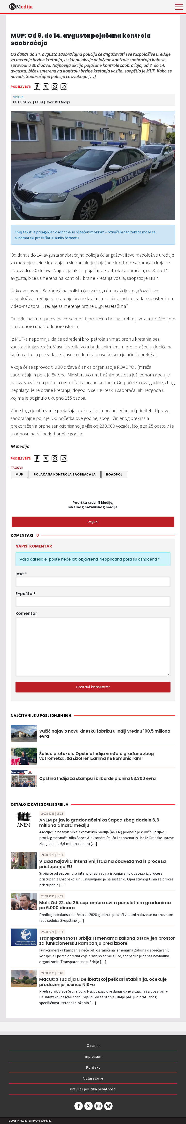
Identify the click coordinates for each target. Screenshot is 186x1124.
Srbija (18, 97)
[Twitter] (88, 1106)
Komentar (26, 613)
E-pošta (26, 593)
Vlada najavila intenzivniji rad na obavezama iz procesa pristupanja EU (102, 864)
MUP (19, 474)
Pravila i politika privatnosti (93, 1089)
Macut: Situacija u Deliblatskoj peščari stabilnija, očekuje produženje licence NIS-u (103, 981)
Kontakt (93, 1067)
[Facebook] (78, 1106)
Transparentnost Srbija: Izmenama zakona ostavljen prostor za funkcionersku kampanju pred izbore (107, 940)
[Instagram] (98, 1106)
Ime (21, 573)
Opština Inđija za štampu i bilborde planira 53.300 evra (97, 778)
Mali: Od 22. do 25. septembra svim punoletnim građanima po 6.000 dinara (105, 905)
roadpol (114, 474)
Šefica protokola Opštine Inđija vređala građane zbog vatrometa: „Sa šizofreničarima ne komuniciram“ (96, 756)
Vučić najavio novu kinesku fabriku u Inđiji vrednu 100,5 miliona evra (104, 734)
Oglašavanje (93, 1078)
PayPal (93, 521)
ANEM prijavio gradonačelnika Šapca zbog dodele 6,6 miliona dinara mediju (99, 822)
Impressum (93, 1056)
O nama (93, 1045)
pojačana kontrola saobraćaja (65, 474)
